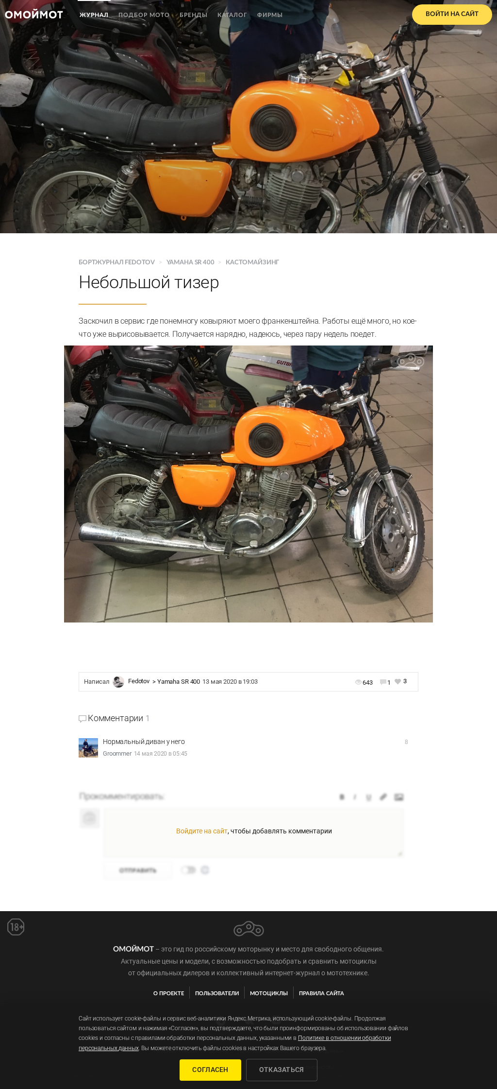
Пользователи (217, 993)
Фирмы (270, 15)
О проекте (168, 993)
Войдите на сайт (202, 831)
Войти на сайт (452, 14)
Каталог (232, 15)
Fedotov (138, 681)
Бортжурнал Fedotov (117, 262)
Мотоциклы (269, 993)
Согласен (210, 1069)
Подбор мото (144, 15)
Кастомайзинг (252, 262)
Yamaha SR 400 (190, 262)
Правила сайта (321, 993)
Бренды (194, 15)
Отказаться (281, 1069)
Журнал (94, 15)
